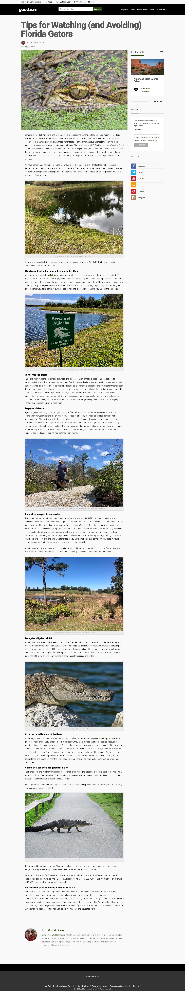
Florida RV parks (46, 138)
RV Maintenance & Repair (84, 2)
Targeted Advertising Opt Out (120, 986)
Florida (38, 392)
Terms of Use (137, 986)
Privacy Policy (47, 986)
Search (97, 9)
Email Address (139, 129)
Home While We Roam (37, 42)
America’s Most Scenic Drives (146, 80)
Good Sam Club (92, 976)
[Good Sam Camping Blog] (36, 8)
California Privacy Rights (148, 140)
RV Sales (48, 2)
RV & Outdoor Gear (63, 2)
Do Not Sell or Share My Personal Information (91, 986)
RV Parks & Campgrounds (31, 2)
